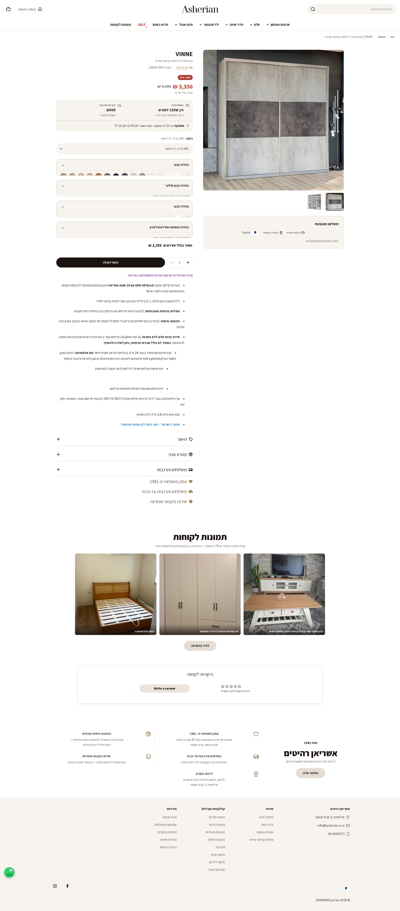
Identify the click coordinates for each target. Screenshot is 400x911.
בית (392, 37)
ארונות (381, 37)
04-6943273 (336, 834)
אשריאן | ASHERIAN (328, 900)
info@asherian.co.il (331, 825)
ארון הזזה (182, 67)
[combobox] (352, 9)
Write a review (164, 688)
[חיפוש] (312, 9)
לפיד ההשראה (200, 646)
